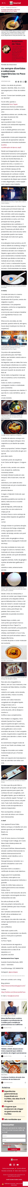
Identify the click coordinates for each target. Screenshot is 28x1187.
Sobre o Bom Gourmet (21, 1171)
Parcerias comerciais (6, 1171)
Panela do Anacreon (11, 7)
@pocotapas (13, 972)
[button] (18, 53)
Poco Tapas (13, 104)
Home (2, 7)
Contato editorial (21, 1168)
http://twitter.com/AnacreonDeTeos (13, 992)
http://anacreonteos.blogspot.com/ (13, 986)
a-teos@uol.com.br (12, 996)
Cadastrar (14, 1149)
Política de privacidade (8, 1168)
